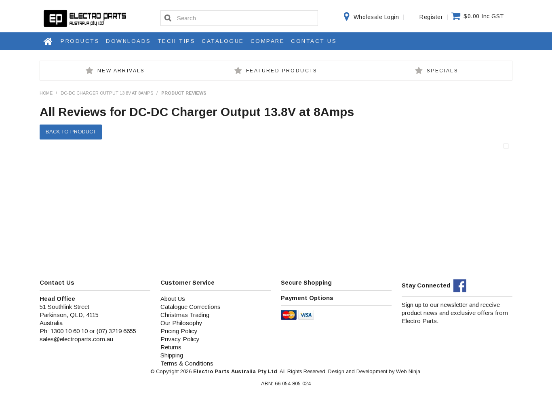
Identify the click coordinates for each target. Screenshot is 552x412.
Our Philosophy (181, 322)
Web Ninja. (408, 371)
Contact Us (314, 41)
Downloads (128, 41)
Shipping (171, 355)
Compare (268, 41)
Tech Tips (177, 41)
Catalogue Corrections (190, 306)
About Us (172, 298)
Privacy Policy (180, 339)
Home (48, 41)
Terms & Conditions (186, 363)
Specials (442, 71)
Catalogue (223, 41)
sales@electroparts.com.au (76, 339)
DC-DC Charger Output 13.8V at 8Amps (107, 93)
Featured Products (282, 71)
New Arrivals (121, 71)
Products (80, 41)
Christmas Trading (184, 314)
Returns (170, 347)
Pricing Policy (179, 330)
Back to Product (71, 132)
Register (431, 17)
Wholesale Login (376, 17)
